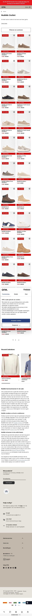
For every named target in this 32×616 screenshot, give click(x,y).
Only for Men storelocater (18, 443)
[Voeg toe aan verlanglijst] (14, 35)
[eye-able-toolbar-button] (27, 602)
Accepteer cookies (16, 320)
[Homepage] (4, 7)
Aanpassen (15, 325)
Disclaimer (19, 591)
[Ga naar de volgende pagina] (18, 340)
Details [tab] (16, 294)
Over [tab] (26, 294)
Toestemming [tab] (5, 294)
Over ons (5, 543)
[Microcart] (28, 612)
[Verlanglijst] (22, 612)
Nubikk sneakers (17, 422)
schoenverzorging (22, 460)
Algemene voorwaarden (8, 592)
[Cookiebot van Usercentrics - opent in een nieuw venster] (23, 290)
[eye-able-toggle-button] (30, 602)
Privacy (24, 591)
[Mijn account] (16, 612)
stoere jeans (13, 429)
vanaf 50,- (16, 614)
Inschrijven (9, 482)
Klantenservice (7, 538)
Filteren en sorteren (16, 30)
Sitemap (17, 592)
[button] (4, 612)
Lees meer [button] (4, 23)
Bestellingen (7, 548)
